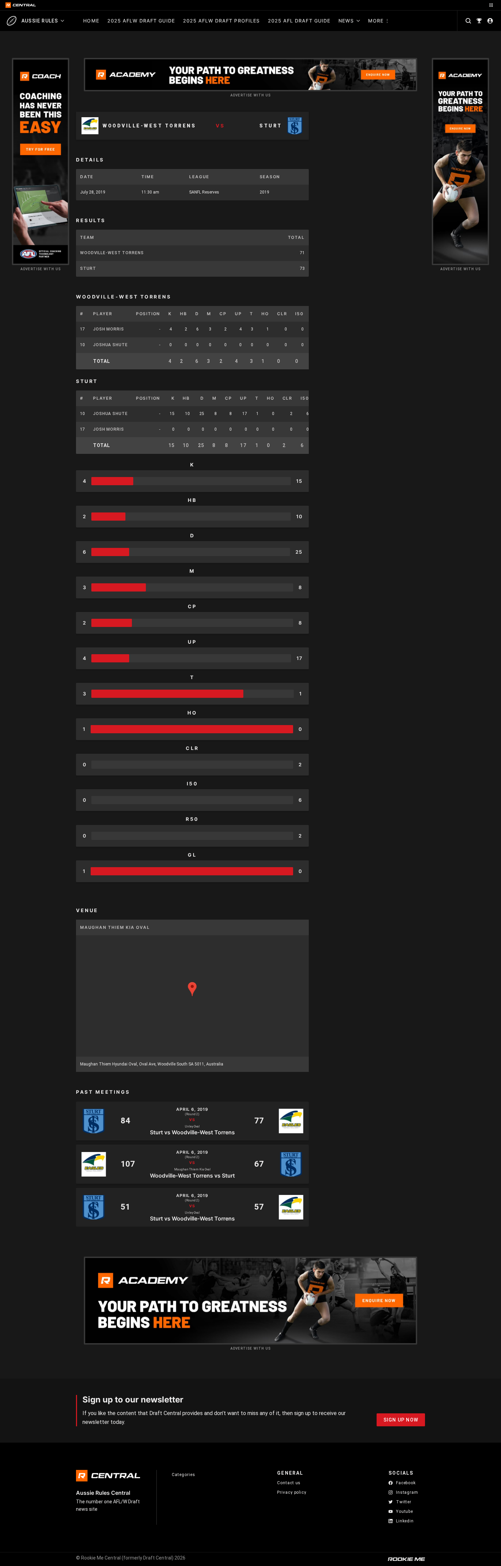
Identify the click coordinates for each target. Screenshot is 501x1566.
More (375, 21)
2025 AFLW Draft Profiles (221, 21)
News (346, 21)
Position (148, 313)
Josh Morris (108, 329)
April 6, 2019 (192, 1109)
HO (265, 313)
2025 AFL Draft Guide (299, 21)
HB (183, 313)
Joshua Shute (110, 344)
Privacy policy (291, 1492)
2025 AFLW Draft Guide (141, 21)
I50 (299, 313)
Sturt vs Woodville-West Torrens (192, 1132)
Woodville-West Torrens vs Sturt (192, 1175)
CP (223, 313)
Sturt (88, 268)
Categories (183, 1474)
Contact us (289, 1482)
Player (102, 313)
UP (238, 313)
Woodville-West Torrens (112, 252)
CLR (282, 313)
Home (91, 21)
